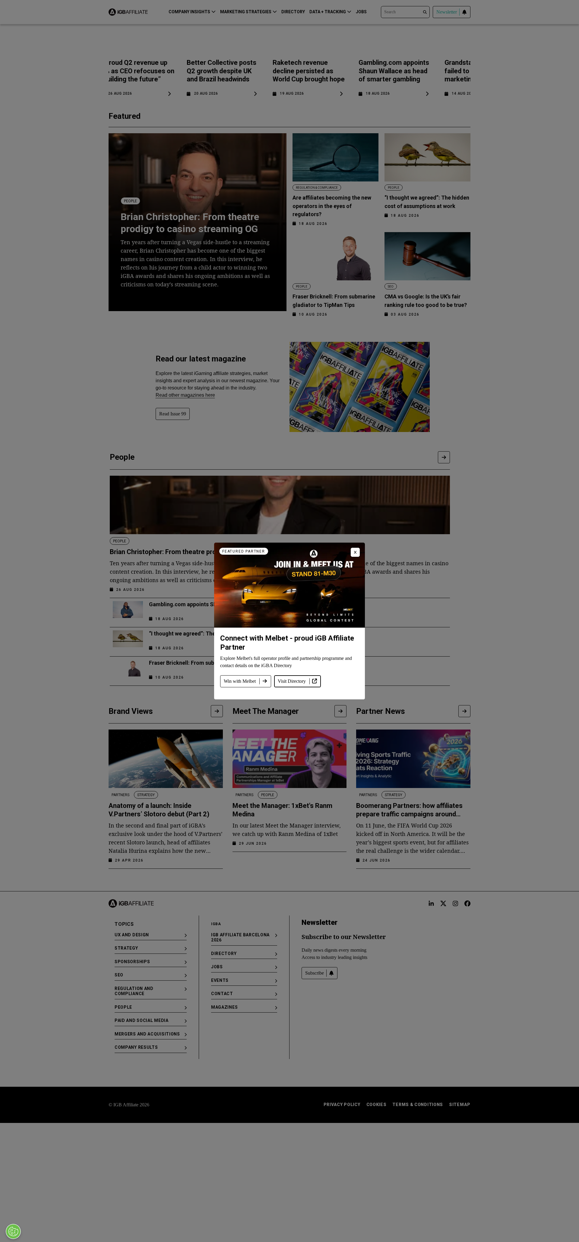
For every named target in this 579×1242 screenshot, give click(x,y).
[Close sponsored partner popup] (355, 552)
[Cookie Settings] (13, 1231)
